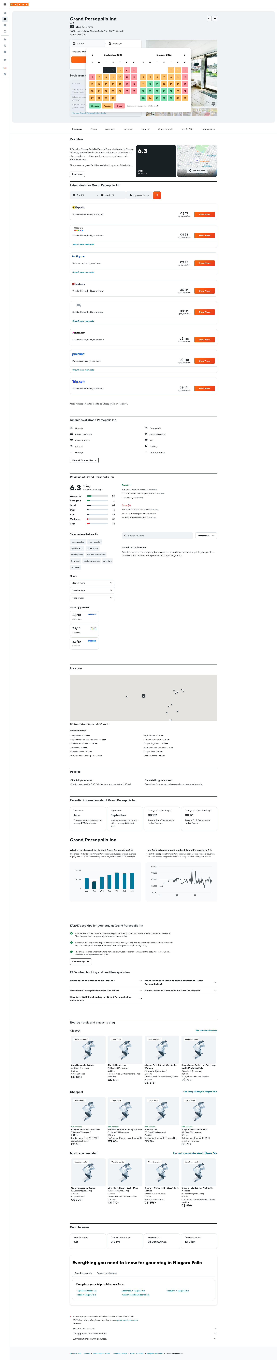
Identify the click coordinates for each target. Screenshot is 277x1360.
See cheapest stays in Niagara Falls (200, 1091)
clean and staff (94, 542)
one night (107, 561)
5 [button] (133, 70)
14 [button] (99, 84)
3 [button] (120, 70)
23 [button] (113, 91)
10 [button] (120, 77)
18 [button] (127, 84)
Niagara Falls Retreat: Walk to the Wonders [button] (161, 1066)
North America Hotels (101, 1353)
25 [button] (127, 91)
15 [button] (106, 84)
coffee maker (92, 548)
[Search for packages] (5, 31)
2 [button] (113, 70)
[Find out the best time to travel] (5, 52)
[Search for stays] (5, 19)
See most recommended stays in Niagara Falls (195, 1153)
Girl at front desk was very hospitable (143, 493)
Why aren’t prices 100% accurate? (90, 1338)
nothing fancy (77, 554)
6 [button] (92, 77)
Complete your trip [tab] (83, 1273)
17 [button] (120, 84)
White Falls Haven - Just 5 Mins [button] (123, 1188)
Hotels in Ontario (137, 1353)
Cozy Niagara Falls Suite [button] (82, 1065)
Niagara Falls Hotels (155, 1353)
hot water (75, 567)
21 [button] (99, 91)
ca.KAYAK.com (75, 1353)
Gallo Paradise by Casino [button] (83, 1188)
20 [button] (92, 91)
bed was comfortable (96, 554)
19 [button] (134, 84)
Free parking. (132, 497)
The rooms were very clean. (139, 489)
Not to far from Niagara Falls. (139, 513)
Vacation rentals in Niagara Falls (135, 1294)
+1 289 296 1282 (78, 34)
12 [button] (134, 77)
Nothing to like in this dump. (139, 517)
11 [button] (127, 77)
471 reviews (87, 26)
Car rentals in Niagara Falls (133, 1290)
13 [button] (92, 84)
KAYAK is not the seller (84, 1328)
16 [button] (113, 84)
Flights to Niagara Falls (86, 1290)
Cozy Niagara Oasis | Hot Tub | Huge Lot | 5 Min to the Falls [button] (198, 1066)
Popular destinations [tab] (107, 1273)
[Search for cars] (5, 25)
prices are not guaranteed (127, 1320)
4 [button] (127, 70)
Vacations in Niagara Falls (178, 1290)
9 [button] (113, 77)
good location (77, 548)
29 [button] (106, 98)
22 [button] (106, 91)
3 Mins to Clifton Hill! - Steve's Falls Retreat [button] (162, 1189)
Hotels (87, 1353)
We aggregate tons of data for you (90, 1333)
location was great (92, 561)
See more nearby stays (206, 1030)
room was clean (78, 542)
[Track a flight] (5, 46)
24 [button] (120, 91)
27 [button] (92, 98)
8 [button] (106, 77)
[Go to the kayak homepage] (19, 4)
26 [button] (133, 91)
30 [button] (113, 98)
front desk (75, 561)
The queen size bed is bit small (140, 509)
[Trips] (5, 60)
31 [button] (185, 98)
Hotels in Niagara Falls (86, 1294)
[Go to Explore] (5, 39)
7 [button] (99, 77)
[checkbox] (84, 617)
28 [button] (99, 98)
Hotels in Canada (120, 1353)
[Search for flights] (5, 13)
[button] (5, 4)
